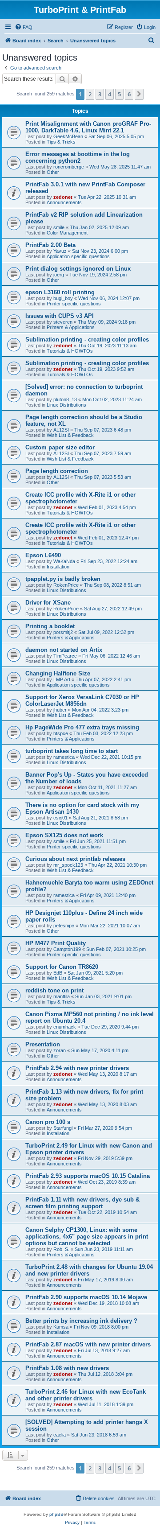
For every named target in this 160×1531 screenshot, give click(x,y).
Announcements (64, 202)
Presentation (42, 1044)
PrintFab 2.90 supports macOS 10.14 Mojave (86, 1297)
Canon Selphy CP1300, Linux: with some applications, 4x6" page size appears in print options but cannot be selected (86, 1236)
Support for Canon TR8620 (61, 966)
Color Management (67, 232)
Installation (58, 566)
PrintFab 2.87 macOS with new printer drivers (88, 1344)
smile (58, 227)
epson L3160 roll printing (60, 292)
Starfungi (62, 1128)
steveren (62, 322)
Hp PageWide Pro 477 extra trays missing (82, 727)
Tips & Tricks (61, 141)
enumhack (64, 1026)
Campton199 (67, 949)
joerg (58, 274)
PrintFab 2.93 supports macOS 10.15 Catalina (87, 1176)
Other (53, 172)
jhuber (60, 709)
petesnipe (63, 925)
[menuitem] (23, 27)
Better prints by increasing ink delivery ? (81, 1320)
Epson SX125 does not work (64, 835)
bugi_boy (63, 298)
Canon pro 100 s (47, 1122)
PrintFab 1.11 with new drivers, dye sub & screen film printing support (82, 1203)
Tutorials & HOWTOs (70, 351)
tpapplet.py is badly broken (62, 579)
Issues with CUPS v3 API (59, 316)
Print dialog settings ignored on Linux (78, 268)
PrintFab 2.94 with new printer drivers (77, 1068)
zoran (59, 1050)
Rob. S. (61, 1249)
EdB (57, 972)
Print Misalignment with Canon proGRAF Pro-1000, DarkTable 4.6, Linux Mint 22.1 (88, 127)
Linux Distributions (66, 404)
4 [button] (109, 94)
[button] (139, 94)
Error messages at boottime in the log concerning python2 (77, 157)
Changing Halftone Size (57, 673)
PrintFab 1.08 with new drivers (67, 1368)
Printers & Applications (71, 327)
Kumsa (60, 1326)
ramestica (64, 757)
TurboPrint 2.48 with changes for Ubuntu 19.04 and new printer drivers (89, 1270)
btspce (60, 733)
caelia (59, 1434)
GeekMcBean (68, 136)
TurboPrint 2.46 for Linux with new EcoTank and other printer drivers (85, 1395)
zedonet (62, 197)
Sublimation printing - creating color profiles (87, 339)
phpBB (56, 1514)
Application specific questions (78, 256)
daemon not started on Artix (63, 649)
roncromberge (68, 166)
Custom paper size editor (60, 447)
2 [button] (90, 94)
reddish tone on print (54, 990)
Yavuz (60, 251)
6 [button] (129, 94)
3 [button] (99, 94)
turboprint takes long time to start (71, 751)
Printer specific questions (74, 303)
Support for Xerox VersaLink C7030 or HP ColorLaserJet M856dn (82, 700)
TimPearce (65, 655)
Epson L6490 (43, 555)
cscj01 (60, 817)
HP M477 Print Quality (55, 943)
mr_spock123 (68, 865)
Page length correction (56, 471)
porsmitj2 (63, 632)
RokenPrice (66, 585)
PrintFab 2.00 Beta (50, 245)
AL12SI (61, 429)
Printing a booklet (50, 626)
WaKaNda (64, 561)
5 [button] (119, 94)
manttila (61, 996)
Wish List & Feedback (70, 435)
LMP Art (61, 679)
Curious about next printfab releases (75, 859)
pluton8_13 (65, 399)
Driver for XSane (48, 602)
